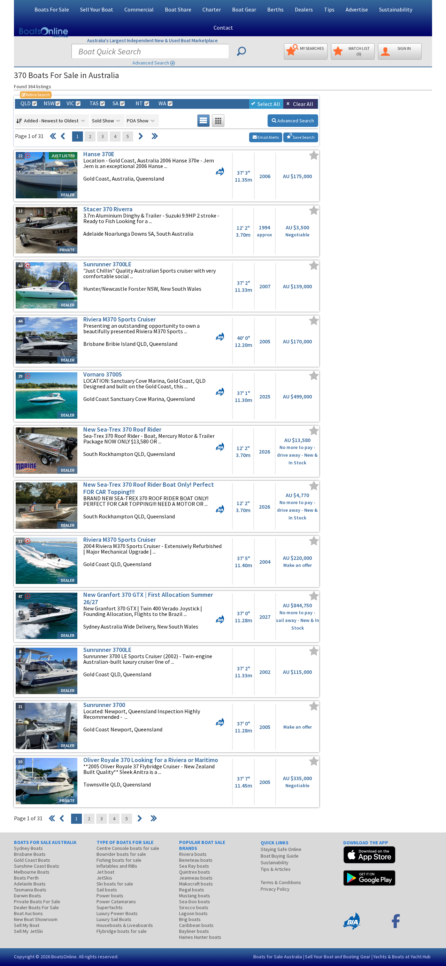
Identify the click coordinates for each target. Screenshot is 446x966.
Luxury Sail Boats (114, 919)
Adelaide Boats (30, 884)
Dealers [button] (304, 9)
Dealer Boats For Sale (36, 907)
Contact (223, 27)
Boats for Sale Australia (277, 956)
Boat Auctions (28, 913)
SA (115, 103)
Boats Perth (26, 878)
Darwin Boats (27, 895)
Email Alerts (268, 137)
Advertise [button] (357, 9)
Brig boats (190, 919)
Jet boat (105, 872)
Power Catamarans (116, 901)
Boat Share (178, 9)
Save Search (303, 137)
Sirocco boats (193, 907)
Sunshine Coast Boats (36, 866)
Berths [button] (275, 9)
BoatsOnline (64, 956)
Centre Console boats (128, 848)
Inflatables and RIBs (117, 866)
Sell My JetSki (28, 931)
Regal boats (191, 890)
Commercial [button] (139, 9)
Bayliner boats (194, 931)
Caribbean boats (196, 925)
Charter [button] (211, 9)
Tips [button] (329, 9)
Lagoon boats (193, 913)
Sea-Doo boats (194, 901)
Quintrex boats (194, 872)
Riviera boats (193, 854)
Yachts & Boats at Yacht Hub (402, 956)
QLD (26, 103)
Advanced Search (150, 63)
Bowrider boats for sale (121, 854)
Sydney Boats (28, 848)
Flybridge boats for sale (122, 931)
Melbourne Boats (31, 872)
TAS (94, 103)
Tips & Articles (276, 869)
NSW (49, 103)
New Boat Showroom (35, 919)
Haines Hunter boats (200, 937)
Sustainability (395, 9)
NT (139, 103)
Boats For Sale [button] (51, 9)
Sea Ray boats (194, 866)
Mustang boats (194, 895)
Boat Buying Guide (280, 856)
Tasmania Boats (30, 890)
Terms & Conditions (281, 882)
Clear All (303, 103)
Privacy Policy (275, 889)
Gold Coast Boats (32, 860)
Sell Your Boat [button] (96, 9)
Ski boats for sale (115, 884)
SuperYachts (110, 907)
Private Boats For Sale (37, 901)
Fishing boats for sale (119, 860)
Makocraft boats (196, 884)
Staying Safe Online (281, 849)
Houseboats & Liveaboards (125, 925)
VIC (70, 103)
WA (162, 103)
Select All (268, 103)
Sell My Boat (26, 925)
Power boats (110, 895)
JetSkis (104, 878)
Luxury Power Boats (117, 913)
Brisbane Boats (30, 854)
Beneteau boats (196, 860)
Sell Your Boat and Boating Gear (337, 956)
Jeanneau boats (196, 878)
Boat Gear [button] (244, 9)
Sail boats (107, 890)
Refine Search (36, 94)
